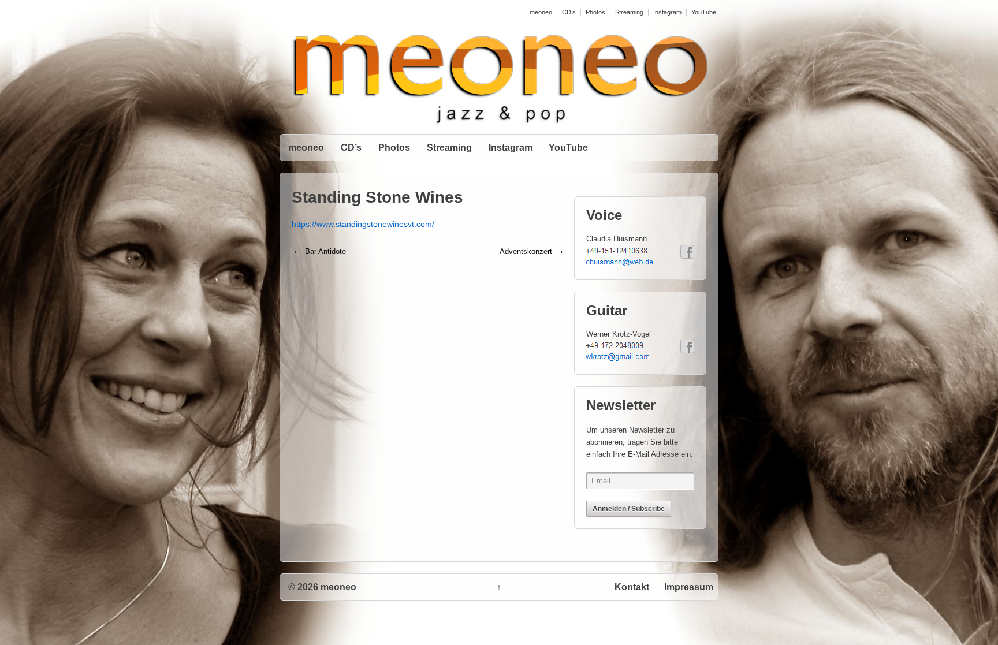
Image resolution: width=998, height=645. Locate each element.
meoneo (541, 12)
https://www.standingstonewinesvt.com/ (363, 224)
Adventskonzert (526, 251)
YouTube (703, 12)
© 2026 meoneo (322, 587)
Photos (595, 12)
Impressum (688, 587)
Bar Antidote (325, 251)
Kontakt (632, 587)
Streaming (629, 12)
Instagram (667, 12)
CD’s (569, 12)
